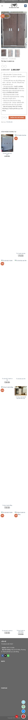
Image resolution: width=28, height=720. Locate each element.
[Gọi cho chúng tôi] (8, 655)
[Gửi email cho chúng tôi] (5, 655)
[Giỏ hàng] (25, 5)
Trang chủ (4, 58)
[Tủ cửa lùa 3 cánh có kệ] (7, 318)
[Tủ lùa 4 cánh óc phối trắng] (21, 570)
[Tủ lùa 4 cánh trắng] (7, 445)
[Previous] (3, 30)
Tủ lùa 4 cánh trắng (7, 505)
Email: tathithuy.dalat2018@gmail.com (10, 0)
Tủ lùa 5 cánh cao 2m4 (7, 154)
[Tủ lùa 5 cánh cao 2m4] (7, 143)
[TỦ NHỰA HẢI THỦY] (14, 5)
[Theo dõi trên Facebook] (2, 655)
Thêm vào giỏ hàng (17, 117)
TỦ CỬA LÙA (12, 58)
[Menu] (2, 6)
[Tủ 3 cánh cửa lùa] (21, 193)
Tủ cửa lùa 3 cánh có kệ (7, 379)
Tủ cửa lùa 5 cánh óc (7, 630)
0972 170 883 (8, 647)
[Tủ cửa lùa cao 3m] (21, 318)
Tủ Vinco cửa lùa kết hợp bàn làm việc (21, 397)
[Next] (24, 30)
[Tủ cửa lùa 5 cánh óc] (7, 570)
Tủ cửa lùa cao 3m (20, 378)
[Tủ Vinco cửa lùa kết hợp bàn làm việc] (21, 390)
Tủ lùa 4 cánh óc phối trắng (21, 631)
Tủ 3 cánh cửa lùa (20, 253)
